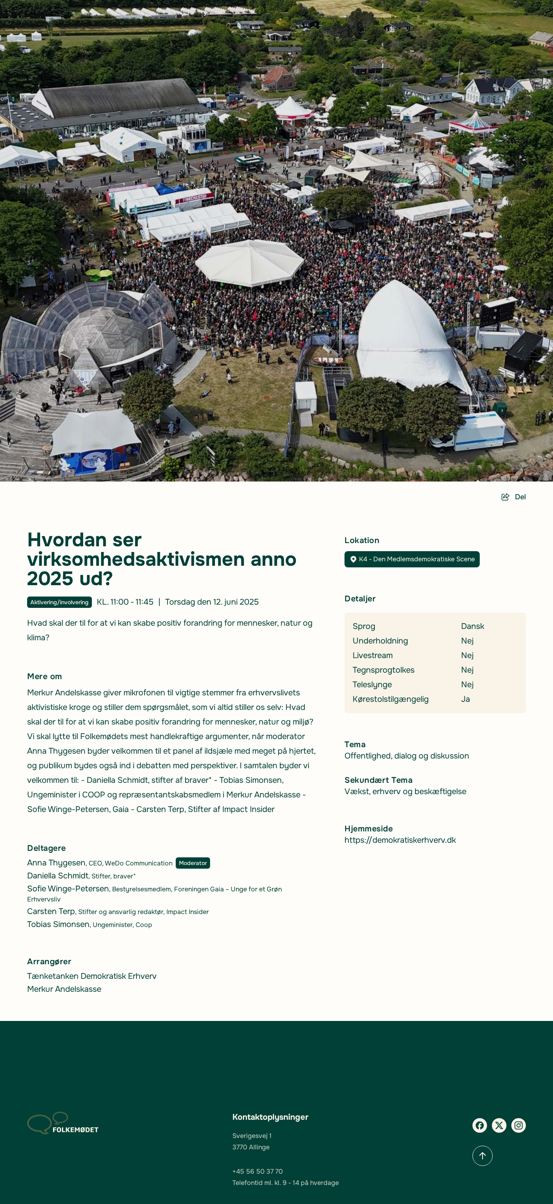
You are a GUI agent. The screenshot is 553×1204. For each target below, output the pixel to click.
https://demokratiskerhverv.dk (400, 840)
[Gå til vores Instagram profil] (518, 1125)
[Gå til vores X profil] (499, 1125)
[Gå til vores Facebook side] (479, 1125)
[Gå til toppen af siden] (482, 1156)
